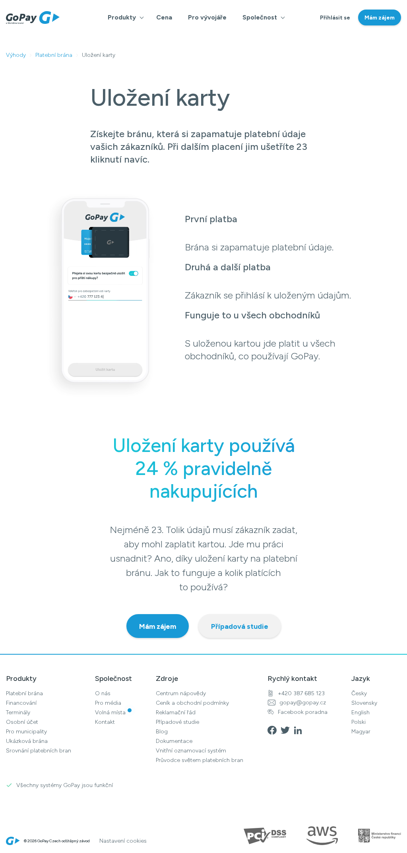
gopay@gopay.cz (302, 702)
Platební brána (53, 55)
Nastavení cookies (123, 841)
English (360, 712)
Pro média (108, 703)
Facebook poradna (303, 712)
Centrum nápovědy (181, 693)
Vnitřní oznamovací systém (191, 750)
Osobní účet (22, 722)
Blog (162, 731)
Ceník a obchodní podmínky (192, 703)
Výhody (16, 55)
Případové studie (177, 722)
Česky (359, 693)
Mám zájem (379, 17)
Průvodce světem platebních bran (199, 760)
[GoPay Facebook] (274, 729)
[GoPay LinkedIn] (300, 729)
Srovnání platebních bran (38, 750)
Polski (358, 722)
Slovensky (364, 703)
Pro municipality (26, 731)
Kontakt (105, 722)
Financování (21, 703)
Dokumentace (174, 741)
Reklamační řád (176, 712)
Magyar (360, 731)
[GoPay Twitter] (287, 729)
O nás (102, 693)
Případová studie (239, 626)
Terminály (18, 712)
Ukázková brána (27, 741)
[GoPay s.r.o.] (33, 17)
